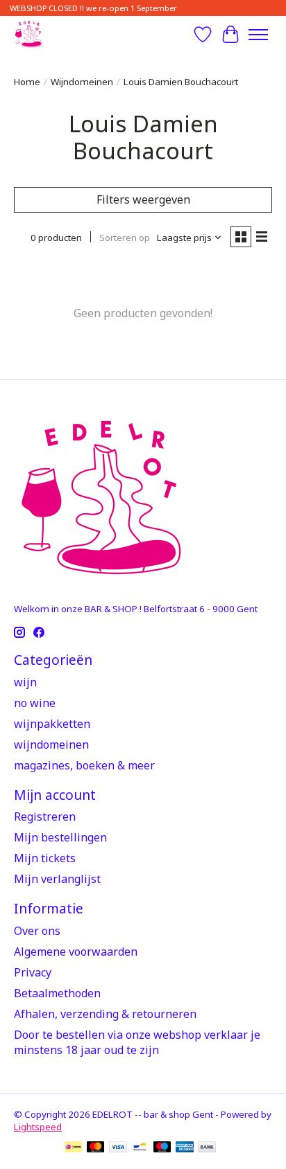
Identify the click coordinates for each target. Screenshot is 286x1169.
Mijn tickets (45, 858)
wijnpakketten (52, 723)
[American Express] (185, 1148)
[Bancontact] (140, 1148)
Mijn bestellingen (60, 837)
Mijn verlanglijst (57, 878)
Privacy (32, 972)
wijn (25, 682)
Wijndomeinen (82, 81)
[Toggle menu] (258, 34)
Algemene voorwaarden (75, 951)
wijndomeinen (51, 744)
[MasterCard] (96, 1148)
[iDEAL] (73, 1148)
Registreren (45, 816)
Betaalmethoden (57, 993)
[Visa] (118, 1148)
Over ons (37, 930)
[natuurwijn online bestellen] (28, 34)
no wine (35, 703)
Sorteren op (124, 237)
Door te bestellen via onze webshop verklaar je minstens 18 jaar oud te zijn (137, 1042)
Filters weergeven (143, 199)
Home (27, 81)
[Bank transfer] (207, 1148)
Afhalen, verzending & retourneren (105, 1013)
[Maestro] (162, 1148)
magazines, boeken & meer (84, 765)
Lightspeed (38, 1127)
